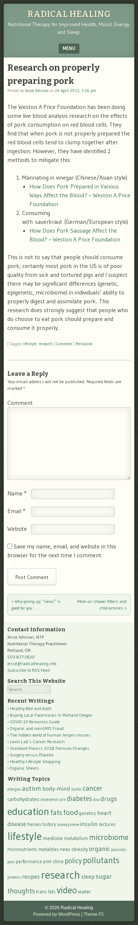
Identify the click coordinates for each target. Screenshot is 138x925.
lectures (107, 824)
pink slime (53, 861)
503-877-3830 (21, 657)
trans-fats (46, 891)
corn (62, 799)
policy (73, 861)
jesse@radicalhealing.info (31, 663)
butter (76, 789)
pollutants (101, 860)
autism (31, 788)
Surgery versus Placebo (31, 755)
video (67, 890)
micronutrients (22, 849)
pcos (11, 861)
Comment (64, 343)
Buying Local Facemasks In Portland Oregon (51, 715)
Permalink (84, 343)
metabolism (76, 838)
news (65, 849)
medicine (53, 838)
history (49, 824)
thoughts (21, 890)
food (70, 812)
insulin (89, 823)
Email (16, 511)
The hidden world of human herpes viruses (50, 735)
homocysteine (68, 824)
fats (56, 812)
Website (17, 528)
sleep (88, 876)
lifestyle (29, 343)
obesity (79, 849)
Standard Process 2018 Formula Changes (49, 748)
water (84, 891)
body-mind (56, 788)
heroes (34, 824)
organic (99, 849)
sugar (104, 876)
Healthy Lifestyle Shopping (35, 761)
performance (29, 861)
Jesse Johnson (37, 90)
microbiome (108, 837)
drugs (108, 799)
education (28, 811)
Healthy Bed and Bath (31, 708)
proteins (14, 877)
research (46, 343)
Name (16, 493)
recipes (31, 876)
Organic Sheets (24, 768)
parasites (118, 849)
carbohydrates (23, 799)
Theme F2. (94, 914)
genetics (87, 813)
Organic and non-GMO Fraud (37, 728)
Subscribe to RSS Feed (28, 670)
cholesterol (49, 799)
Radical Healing (69, 14)
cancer (92, 788)
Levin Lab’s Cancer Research (37, 741)
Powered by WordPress (56, 914)
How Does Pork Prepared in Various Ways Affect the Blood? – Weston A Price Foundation (79, 195)
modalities (48, 849)
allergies (14, 789)
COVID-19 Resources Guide (35, 721)
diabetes (79, 798)
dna (96, 799)
